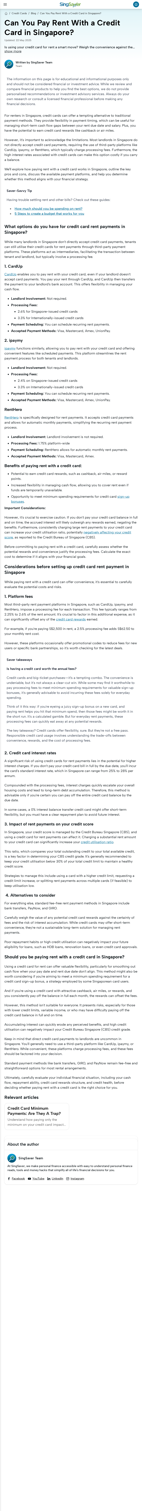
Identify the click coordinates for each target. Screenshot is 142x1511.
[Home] (6, 13)
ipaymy (10, 348)
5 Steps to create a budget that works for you (49, 214)
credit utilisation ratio (97, 842)
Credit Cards (19, 13)
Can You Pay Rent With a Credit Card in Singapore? (70, 13)
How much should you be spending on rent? (48, 209)
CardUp (10, 274)
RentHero (11, 417)
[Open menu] (5, 4)
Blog (33, 13)
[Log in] (136, 4)
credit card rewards (71, 619)
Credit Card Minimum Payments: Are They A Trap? (34, 1111)
